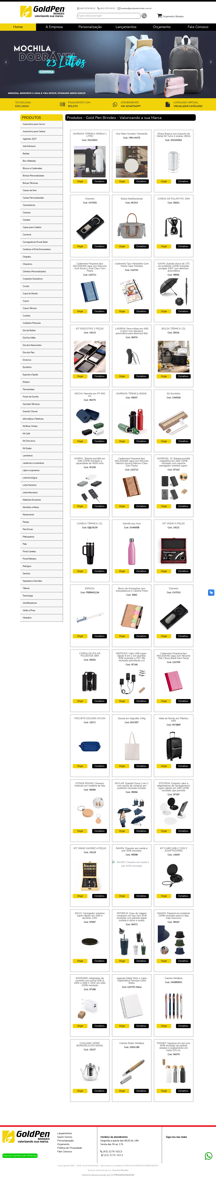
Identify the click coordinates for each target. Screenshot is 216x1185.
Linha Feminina (29, 485)
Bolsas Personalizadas (33, 175)
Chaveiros (27, 264)
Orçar (80, 181)
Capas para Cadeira (32, 227)
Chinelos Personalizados (34, 271)
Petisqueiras (28, 536)
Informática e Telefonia (33, 418)
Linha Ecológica (30, 477)
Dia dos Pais (28, 352)
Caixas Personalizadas (33, 197)
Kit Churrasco (29, 441)
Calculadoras (29, 205)
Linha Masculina (30, 492)
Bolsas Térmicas (30, 183)
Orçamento (63, 1144)
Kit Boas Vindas (30, 426)
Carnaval (27, 234)
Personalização (65, 1140)
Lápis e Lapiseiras (31, 470)
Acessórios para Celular (34, 131)
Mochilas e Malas (31, 507)
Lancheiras (28, 455)
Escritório (27, 367)
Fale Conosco (64, 1151)
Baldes (26, 153)
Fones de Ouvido (31, 396)
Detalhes (99, 181)
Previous (4, 62)
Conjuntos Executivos (33, 278)
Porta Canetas (29, 551)
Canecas (27, 212)
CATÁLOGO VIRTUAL (188, 104)
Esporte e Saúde (30, 374)
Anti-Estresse (29, 146)
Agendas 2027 (30, 139)
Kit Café (26, 433)
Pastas (26, 522)
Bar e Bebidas (29, 161)
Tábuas (26, 588)
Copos (26, 301)
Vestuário (27, 617)
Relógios (27, 566)
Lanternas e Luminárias (33, 463)
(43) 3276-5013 (87, 8)
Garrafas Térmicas (31, 404)
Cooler (26, 286)
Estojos (26, 382)
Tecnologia (28, 595)
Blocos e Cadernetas (32, 168)
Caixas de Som (30, 190)
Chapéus (27, 256)
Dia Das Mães (29, 337)
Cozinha (26, 315)
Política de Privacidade (69, 1148)
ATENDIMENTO (131, 104)
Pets (25, 544)
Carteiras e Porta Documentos (37, 249)
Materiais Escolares (32, 499)
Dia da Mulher (29, 330)
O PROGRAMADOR (122, 1175)
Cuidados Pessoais (32, 323)
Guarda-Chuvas (30, 411)
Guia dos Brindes (120, 1170)
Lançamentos (64, 1133)
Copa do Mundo (30, 293)
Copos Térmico (30, 308)
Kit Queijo (27, 448)
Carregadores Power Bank (35, 242)
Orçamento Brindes (173, 16)
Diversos (27, 360)
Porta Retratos (29, 558)
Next (211, 62)
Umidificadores (30, 603)
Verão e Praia (29, 610)
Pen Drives (28, 529)
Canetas (26, 219)
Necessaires (28, 514)
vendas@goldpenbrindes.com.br (136, 8)
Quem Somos (64, 1137)
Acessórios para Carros (34, 124)
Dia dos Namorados (32, 345)
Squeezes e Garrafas (32, 581)
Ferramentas (28, 389)
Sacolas (26, 573)
